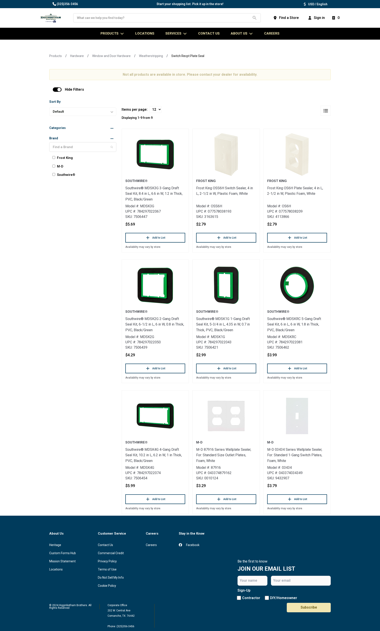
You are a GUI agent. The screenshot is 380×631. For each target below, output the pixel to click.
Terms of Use (107, 569)
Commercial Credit (111, 553)
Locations (56, 569)
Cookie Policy (107, 585)
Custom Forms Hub (62, 553)
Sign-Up (244, 590)
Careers (272, 33)
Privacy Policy (107, 561)
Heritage (55, 545)
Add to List (158, 237)
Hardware (77, 56)
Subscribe (309, 607)
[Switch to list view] (326, 111)
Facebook (192, 545)
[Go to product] (155, 154)
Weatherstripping (151, 56)
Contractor (251, 598)
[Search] (112, 147)
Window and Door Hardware (111, 56)
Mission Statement (62, 561)
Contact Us (105, 545)
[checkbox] (57, 89)
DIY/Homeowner (283, 598)
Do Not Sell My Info (111, 577)
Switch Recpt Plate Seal (187, 56)
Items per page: (135, 109)
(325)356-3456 (67, 4)
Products (55, 56)
